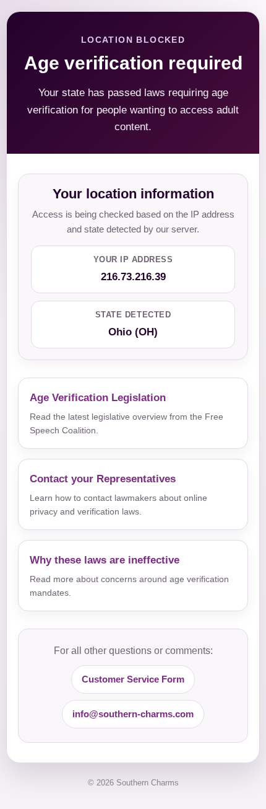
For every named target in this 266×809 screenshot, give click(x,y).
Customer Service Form (133, 679)
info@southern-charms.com (133, 714)
